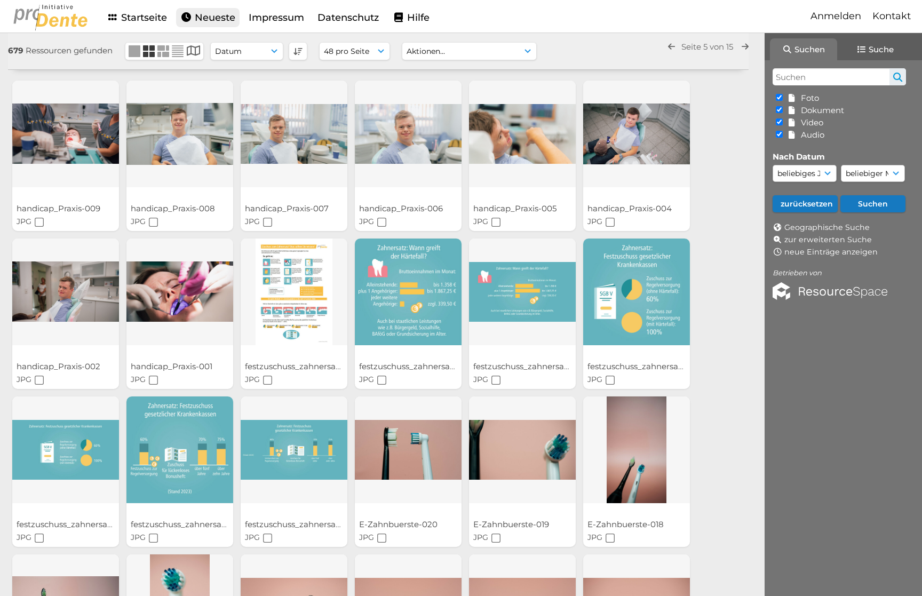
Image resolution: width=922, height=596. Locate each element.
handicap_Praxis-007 (288, 208)
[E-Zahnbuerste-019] (522, 449)
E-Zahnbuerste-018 (626, 524)
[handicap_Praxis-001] (179, 292)
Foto (808, 98)
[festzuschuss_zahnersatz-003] (65, 449)
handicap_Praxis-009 (59, 208)
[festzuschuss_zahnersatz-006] (408, 292)
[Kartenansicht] (193, 52)
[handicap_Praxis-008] (179, 134)
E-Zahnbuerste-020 (399, 524)
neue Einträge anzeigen (831, 252)
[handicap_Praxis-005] (522, 134)
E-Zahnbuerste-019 (512, 524)
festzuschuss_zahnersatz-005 (532, 366)
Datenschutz (348, 17)
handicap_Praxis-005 (516, 208)
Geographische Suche (827, 227)
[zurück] (671, 47)
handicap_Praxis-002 (59, 366)
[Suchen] (897, 76)
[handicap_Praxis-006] (408, 134)
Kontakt (891, 16)
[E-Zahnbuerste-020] (408, 449)
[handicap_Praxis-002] (65, 292)
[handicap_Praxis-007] (294, 134)
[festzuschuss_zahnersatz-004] (636, 292)
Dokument (820, 110)
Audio (810, 135)
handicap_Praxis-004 (630, 208)
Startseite (142, 17)
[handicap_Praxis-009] (65, 134)
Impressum (276, 17)
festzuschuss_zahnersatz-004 (647, 366)
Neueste (213, 17)
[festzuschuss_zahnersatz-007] (294, 292)
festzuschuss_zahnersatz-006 (418, 366)
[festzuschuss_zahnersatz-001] (294, 449)
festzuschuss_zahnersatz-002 (190, 524)
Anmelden (835, 16)
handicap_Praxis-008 (174, 208)
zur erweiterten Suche (828, 239)
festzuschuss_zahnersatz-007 (304, 366)
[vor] (745, 47)
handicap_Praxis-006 (402, 208)
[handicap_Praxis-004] (636, 134)
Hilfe (417, 17)
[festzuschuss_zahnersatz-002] (179, 449)
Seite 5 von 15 (708, 47)
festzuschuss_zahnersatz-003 (76, 524)
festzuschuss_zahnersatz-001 (303, 524)
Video (810, 122)
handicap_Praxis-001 (172, 366)
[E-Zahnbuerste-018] (636, 449)
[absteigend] (298, 51)
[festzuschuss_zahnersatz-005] (522, 292)
